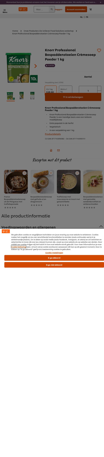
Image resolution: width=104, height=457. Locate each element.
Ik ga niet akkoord (54, 265)
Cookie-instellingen (54, 253)
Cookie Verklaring (18, 247)
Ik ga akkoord (54, 257)
